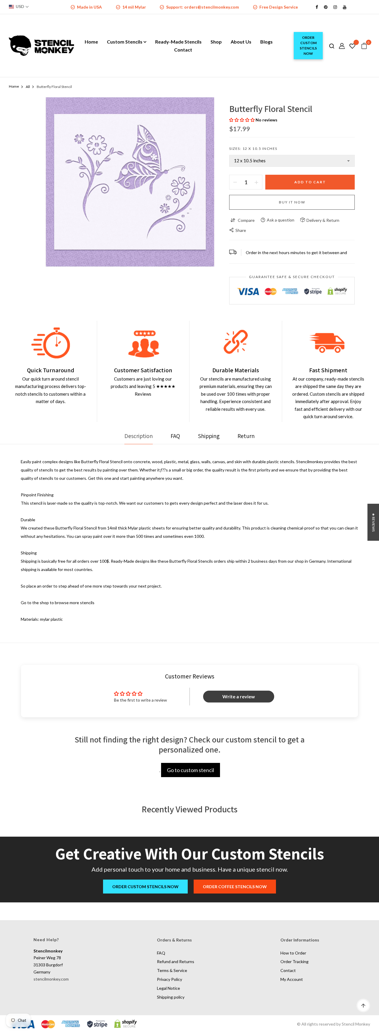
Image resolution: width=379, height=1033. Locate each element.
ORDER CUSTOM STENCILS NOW (308, 45)
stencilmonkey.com (51, 978)
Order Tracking (294, 961)
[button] (242, 119)
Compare (246, 220)
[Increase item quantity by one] (256, 182)
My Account (291, 979)
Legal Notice (168, 988)
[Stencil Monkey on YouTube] (344, 6)
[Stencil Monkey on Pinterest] (325, 6)
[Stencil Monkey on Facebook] (317, 6)
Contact (288, 970)
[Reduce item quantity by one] (235, 182)
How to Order (293, 952)
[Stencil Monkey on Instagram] (335, 6)
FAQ (161, 952)
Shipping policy (170, 997)
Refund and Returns (175, 961)
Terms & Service (172, 970)
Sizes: (253, 148)
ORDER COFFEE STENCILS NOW (235, 886)
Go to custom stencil (190, 770)
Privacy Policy (169, 979)
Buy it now (292, 202)
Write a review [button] (238, 696)
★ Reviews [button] (373, 522)
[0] (364, 46)
